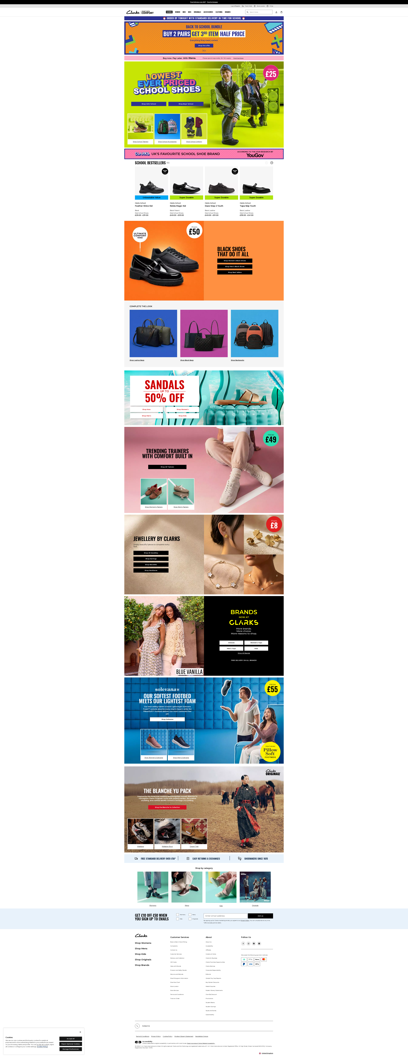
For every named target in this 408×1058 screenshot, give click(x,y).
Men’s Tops (231, 649)
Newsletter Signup (201, 1036)
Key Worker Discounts (212, 982)
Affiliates (208, 950)
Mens (194, 914)
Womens (182, 914)
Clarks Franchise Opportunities (215, 962)
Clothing (219, 12)
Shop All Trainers (167, 467)
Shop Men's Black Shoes (234, 266)
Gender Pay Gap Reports (213, 978)
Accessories (208, 12)
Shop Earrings (151, 559)
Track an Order (175, 998)
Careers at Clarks (211, 954)
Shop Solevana (167, 719)
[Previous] (266, 162)
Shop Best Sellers (235, 272)
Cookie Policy (167, 1036)
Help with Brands (175, 966)
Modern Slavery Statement (183, 1036)
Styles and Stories (211, 1010)
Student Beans (210, 1002)
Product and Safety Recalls (178, 970)
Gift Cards (173, 962)
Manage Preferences (71, 1049)
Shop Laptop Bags (137, 360)
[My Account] (276, 12)
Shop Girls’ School (149, 104)
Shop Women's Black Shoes (235, 261)
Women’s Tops (256, 643)
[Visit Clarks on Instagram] (248, 943)
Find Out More (238, 58)
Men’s (146, 416)
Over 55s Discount (211, 994)
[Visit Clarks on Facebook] (243, 943)
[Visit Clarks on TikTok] (254, 943)
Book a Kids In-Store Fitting (178, 942)
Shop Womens (143, 943)
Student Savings (211, 1006)
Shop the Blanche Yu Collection (167, 807)
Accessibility (209, 946)
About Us (208, 942)
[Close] (80, 1032)
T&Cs (204, 50)
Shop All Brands (244, 653)
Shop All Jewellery (151, 553)
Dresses (231, 643)
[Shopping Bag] (281, 12)
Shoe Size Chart (175, 982)
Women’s (183, 409)
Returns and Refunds (176, 974)
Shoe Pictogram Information (179, 978)
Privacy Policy (245, 920)
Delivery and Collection (177, 958)
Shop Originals (143, 959)
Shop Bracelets (151, 565)
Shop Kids (140, 954)
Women (177, 12)
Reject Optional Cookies (71, 1044)
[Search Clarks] (258, 12)
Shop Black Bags (187, 360)
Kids (189, 12)
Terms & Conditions (142, 1036)
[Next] (271, 162)
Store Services (174, 990)
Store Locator (174, 986)
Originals (197, 12)
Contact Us (173, 950)
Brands (228, 12)
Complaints (174, 946)
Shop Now (146, 409)
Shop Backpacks (237, 360)
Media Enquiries (210, 986)
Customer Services (176, 954)
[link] (151, 192)
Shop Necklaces (151, 570)
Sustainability (210, 1014)
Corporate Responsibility (213, 970)
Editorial (208, 974)
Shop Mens (141, 948)
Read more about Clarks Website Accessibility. (201, 1043)
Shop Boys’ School (186, 104)
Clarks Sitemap (210, 966)
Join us (260, 916)
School (169, 12)
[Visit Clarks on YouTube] (259, 943)
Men (184, 12)
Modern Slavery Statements (214, 990)
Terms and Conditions (177, 994)
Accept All (70, 1039)
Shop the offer (204, 46)
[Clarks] (140, 12)
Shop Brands (142, 965)
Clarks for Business (211, 958)
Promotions (209, 998)
